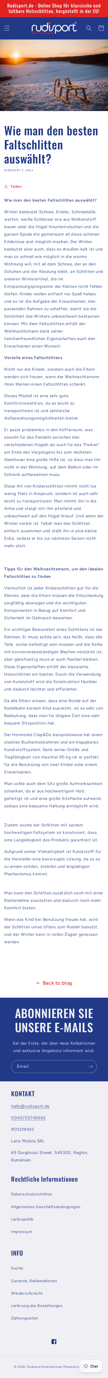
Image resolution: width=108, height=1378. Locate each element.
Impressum (21, 1231)
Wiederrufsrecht (27, 1293)
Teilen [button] (16, 186)
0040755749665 (28, 1117)
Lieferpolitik (22, 1219)
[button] (7, 28)
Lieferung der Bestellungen (37, 1305)
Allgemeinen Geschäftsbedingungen (45, 1207)
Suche (17, 1268)
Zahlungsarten (24, 1318)
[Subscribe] (90, 1066)
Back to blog (57, 983)
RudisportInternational (44, 1367)
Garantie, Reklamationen (34, 1281)
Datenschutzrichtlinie (31, 1194)
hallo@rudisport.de (30, 1106)
